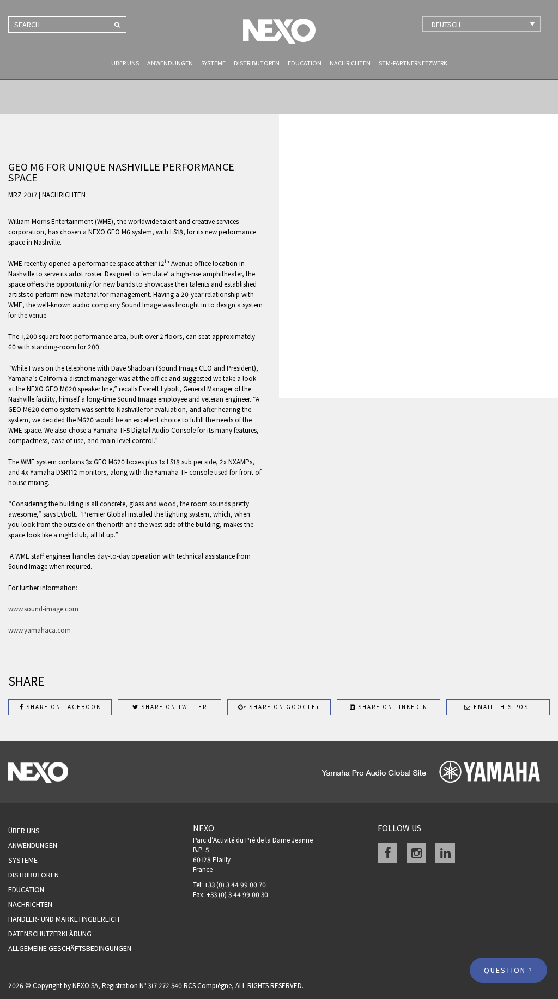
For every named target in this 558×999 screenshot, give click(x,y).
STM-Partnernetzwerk (413, 63)
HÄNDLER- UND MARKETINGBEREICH (63, 919)
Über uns (125, 63)
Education (305, 63)
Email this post (501, 707)
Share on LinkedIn (392, 707)
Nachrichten (350, 63)
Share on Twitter (173, 707)
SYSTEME (213, 63)
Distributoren (257, 63)
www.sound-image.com (43, 609)
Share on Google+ (283, 707)
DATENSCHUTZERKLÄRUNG (50, 934)
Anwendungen (170, 63)
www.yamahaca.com (39, 630)
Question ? (508, 970)
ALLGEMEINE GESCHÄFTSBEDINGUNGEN (69, 948)
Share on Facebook (62, 707)
